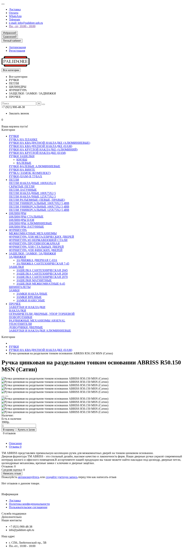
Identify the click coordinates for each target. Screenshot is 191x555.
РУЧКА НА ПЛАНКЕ (23, 139)
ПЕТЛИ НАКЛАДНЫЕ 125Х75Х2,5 (32, 196)
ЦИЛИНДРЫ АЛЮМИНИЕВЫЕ (30, 223)
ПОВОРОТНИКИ (20, 317)
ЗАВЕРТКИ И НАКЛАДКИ (27, 307)
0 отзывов (9, 433)
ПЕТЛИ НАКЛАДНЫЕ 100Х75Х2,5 (32, 193)
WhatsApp (15, 16)
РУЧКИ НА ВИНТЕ (22, 169)
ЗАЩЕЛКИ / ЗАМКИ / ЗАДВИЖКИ (32, 253)
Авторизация (17, 47)
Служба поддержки (13, 513)
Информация (9, 494)
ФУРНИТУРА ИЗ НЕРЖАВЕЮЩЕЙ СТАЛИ (38, 240)
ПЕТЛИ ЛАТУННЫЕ (23, 189)
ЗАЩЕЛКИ (16, 266)
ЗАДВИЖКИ (17, 256)
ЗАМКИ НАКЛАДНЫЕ (31, 293)
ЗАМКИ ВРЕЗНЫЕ (29, 297)
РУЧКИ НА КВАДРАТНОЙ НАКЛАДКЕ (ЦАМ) (40, 146)
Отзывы (15, 446)
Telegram (14, 19)
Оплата (13, 12)
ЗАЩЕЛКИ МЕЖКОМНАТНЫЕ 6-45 (40, 283)
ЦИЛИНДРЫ (17, 213)
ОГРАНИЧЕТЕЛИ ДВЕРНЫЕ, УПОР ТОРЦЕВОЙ (42, 313)
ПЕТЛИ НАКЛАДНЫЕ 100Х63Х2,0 (32, 183)
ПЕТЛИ (14, 179)
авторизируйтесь (28, 477)
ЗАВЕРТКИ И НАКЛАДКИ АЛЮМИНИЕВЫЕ (40, 330)
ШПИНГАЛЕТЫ (20, 287)
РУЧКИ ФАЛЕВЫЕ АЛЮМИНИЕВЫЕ (34, 166)
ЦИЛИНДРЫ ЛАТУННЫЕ (26, 226)
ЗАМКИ (14, 290)
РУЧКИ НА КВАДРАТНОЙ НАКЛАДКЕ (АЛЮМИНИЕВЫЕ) (49, 142)
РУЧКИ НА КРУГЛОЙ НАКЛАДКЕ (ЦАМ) (37, 152)
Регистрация (17, 50)
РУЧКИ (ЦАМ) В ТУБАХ (25, 176)
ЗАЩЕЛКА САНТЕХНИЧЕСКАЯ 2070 (42, 277)
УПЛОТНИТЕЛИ (20, 323)
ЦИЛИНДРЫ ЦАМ (21, 220)
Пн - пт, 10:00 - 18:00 (22, 26)
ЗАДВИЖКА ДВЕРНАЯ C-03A (36, 260)
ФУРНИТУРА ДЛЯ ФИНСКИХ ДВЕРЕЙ (35, 250)
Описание (15, 443)
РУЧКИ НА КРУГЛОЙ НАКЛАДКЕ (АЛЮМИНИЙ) (43, 149)
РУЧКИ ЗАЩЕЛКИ (22, 156)
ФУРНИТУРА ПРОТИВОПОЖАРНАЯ (34, 243)
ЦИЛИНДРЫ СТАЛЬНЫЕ (26, 216)
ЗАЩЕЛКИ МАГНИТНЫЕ (34, 280)
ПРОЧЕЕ (15, 303)
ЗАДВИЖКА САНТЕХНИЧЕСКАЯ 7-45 (42, 263)
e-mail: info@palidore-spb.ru (26, 22)
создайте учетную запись (62, 477)
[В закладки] (2, 396)
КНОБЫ (21, 159)
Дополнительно (11, 516)
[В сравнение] (6, 396)
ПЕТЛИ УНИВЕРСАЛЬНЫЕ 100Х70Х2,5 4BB (39, 203)
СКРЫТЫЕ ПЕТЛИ (22, 186)
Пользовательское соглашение (28, 507)
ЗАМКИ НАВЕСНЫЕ (30, 300)
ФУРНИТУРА (18, 230)
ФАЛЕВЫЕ (23, 163)
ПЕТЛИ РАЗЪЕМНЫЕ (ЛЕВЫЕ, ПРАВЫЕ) (37, 199)
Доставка (15, 9)
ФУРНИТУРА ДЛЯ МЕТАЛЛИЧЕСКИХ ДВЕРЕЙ (41, 236)
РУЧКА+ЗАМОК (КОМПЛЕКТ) (30, 173)
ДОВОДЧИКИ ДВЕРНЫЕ (26, 327)
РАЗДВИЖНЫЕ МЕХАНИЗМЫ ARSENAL (37, 320)
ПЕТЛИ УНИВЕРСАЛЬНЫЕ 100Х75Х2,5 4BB (39, 206)
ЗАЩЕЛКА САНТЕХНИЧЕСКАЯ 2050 (42, 273)
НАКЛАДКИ (17, 310)
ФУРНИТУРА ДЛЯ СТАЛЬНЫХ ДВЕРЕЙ (36, 246)
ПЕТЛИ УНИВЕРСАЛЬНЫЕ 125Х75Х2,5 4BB (39, 209)
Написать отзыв (12, 473)
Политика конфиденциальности (29, 503)
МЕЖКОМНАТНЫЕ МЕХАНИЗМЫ (33, 233)
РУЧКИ (14, 136)
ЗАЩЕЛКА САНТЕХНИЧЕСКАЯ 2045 (42, 270)
